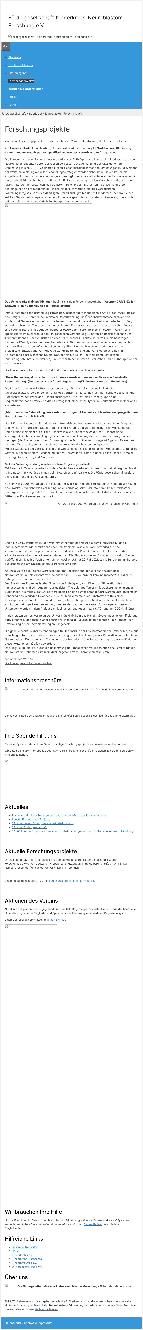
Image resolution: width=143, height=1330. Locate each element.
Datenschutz (13, 1323)
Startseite (14, 57)
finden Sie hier (56, 919)
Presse (12, 96)
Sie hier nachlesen (46, 1309)
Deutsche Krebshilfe (24, 1247)
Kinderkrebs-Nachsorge (27, 1258)
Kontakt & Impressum (38, 1323)
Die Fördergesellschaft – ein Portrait (28, 663)
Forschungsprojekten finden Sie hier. (72, 880)
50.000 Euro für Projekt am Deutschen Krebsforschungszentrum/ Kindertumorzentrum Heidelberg (73, 831)
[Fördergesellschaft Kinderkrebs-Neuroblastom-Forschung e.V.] (50, 37)
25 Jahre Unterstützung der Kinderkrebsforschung (43, 823)
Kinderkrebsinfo (22, 1255)
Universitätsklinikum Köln (27, 1266)
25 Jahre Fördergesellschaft (29, 827)
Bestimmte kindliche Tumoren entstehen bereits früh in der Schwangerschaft (59, 815)
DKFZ (15, 1251)
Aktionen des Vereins (19, 659)
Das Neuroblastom (20, 65)
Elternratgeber (17, 73)
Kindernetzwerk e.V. (24, 1263)
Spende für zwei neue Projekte (31, 819)
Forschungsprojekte (21, 81)
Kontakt (13, 104)
